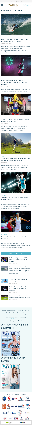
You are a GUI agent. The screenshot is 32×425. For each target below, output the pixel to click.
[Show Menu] (2, 5)
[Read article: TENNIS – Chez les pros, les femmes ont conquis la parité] (16, 182)
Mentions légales (23, 314)
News (3, 78)
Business (4, 195)
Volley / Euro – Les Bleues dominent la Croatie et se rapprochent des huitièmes (19, 288)
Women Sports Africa (23, 310)
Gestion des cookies (16, 319)
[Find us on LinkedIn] (21, 321)
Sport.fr (8, 312)
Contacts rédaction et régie (8, 310)
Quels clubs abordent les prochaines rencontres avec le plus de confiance (19, 296)
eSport (13, 312)
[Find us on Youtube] (18, 321)
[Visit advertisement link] (16, 422)
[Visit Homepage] (13, 5)
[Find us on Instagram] (13, 321)
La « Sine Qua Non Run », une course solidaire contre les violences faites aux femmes (14, 82)
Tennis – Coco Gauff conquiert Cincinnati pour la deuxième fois (18, 280)
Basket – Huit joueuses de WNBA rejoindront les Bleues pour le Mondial (18, 259)
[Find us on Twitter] (10, 321)
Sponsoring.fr (20, 312)
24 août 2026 (13, 263)
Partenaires (5, 117)
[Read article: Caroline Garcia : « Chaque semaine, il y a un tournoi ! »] (16, 221)
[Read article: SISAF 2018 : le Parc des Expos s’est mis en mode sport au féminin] (16, 104)
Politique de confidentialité (10, 314)
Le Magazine (27, 5)
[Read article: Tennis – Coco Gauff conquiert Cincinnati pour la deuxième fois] (4, 281)
